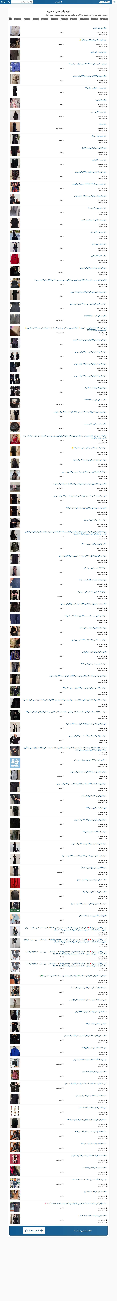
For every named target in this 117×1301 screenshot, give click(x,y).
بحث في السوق (25, 2)
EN (2, 2)
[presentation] (10, 18)
